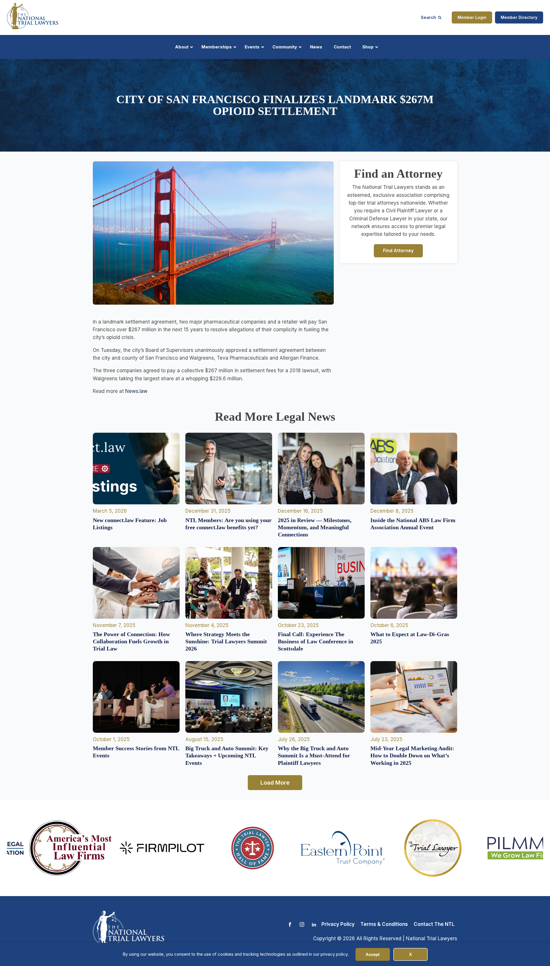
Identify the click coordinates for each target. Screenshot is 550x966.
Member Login (471, 17)
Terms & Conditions (384, 924)
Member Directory (519, 17)
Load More (275, 782)
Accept (373, 954)
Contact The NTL (434, 924)
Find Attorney (398, 250)
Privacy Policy (338, 924)
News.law (136, 391)
